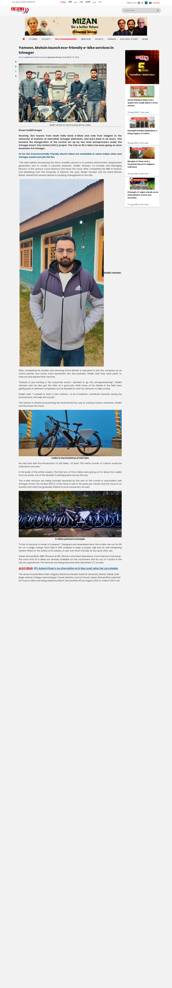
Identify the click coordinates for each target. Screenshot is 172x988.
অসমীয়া (81, 2)
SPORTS (99, 39)
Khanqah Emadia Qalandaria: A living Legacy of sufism (142, 132)
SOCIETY (46, 39)
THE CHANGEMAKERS (66, 39)
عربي (94, 2)
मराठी (88, 2)
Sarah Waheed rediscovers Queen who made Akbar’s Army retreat (143, 103)
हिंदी (70, 2)
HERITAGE (86, 39)
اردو (75, 2)
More (145, 39)
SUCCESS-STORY (129, 39)
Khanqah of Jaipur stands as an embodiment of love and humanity (143, 195)
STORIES (33, 39)
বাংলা (100, 2)
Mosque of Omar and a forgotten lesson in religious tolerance (141, 164)
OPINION (111, 39)
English (63, 2)
